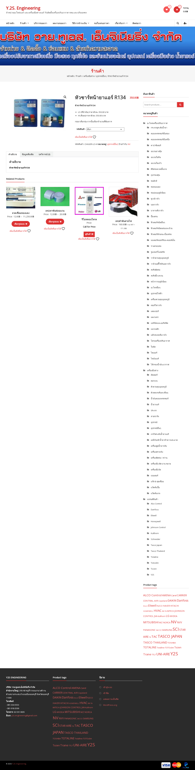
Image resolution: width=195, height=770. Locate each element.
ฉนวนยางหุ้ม (156, 151)
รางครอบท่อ (156, 246)
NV (129, 144)
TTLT (154, 654)
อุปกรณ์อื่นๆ (101, 76)
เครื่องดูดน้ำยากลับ (159, 446)
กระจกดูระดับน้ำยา (159, 127)
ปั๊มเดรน (154, 216)
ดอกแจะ (154, 380)
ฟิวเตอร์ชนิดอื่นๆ (158, 222)
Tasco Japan (156, 545)
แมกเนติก (155, 329)
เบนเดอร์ (154, 475)
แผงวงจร (154, 317)
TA (150, 637)
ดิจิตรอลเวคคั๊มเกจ (159, 169)
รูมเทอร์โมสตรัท (158, 252)
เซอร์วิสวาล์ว (156, 305)
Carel (174, 595)
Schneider (155, 539)
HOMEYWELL (148, 611)
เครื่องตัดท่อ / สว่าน (159, 457)
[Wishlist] (167, 9)
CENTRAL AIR (150, 600)
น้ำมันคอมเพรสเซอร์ (159, 398)
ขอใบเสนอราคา (101, 23)
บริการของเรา (40, 23)
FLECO (159, 605)
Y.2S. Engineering (23, 8)
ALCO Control (152, 595)
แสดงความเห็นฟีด (111, 699)
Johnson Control (158, 527)
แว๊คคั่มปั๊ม (155, 487)
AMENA (166, 595)
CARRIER (182, 595)
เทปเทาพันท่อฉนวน (54, 210)
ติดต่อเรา (137, 23)
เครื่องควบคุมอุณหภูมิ (160, 299)
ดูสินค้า (88, 234)
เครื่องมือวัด (156, 469)
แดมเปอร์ (155, 311)
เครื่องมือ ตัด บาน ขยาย (161, 463)
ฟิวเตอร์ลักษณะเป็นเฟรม (161, 234)
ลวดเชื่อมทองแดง (20, 212)
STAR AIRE (65, 725)
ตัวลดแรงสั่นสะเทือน (159, 392)
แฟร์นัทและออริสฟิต (159, 323)
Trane (147, 654)
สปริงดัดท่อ (155, 269)
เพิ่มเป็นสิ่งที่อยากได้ (83, 137)
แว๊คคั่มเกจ (155, 493)
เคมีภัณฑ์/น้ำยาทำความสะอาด (164, 440)
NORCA (166, 622)
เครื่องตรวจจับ (157, 451)
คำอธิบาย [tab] (13, 154)
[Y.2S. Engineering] (97, 46)
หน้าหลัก (10, 23)
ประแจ (154, 410)
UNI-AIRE (163, 654)
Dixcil (145, 606)
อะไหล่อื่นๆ (155, 287)
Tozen (154, 568)
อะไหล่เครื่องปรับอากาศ (157, 123)
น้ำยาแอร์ (155, 404)
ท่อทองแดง (155, 186)
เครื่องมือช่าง (88, 76)
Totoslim (155, 562)
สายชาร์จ (155, 416)
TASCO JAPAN (170, 636)
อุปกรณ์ (154, 422)
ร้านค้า (23, 23)
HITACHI (174, 605)
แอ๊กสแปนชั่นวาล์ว (159, 335)
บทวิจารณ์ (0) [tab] (44, 154)
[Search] (180, 104)
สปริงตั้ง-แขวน (157, 275)
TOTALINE (149, 647)
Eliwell (153, 515)
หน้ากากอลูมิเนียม (159, 281)
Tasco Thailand (158, 551)
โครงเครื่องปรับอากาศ (160, 340)
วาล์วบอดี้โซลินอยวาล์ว (161, 263)
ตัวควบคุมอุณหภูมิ (159, 386)
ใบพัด (153, 346)
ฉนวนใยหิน (156, 157)
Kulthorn (155, 533)
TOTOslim (169, 647)
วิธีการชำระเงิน (79, 23)
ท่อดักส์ (154, 181)
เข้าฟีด (106, 693)
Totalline (161, 647)
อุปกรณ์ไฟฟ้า (156, 293)
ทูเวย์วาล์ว (155, 198)
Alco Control (156, 503)
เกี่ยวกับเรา (120, 23)
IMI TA (164, 611)
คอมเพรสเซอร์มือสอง (160, 133)
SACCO (158, 630)
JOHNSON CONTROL (70, 707)
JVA (155, 616)
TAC (154, 637)
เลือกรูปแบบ (19, 223)
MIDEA (173, 616)
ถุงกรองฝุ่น (155, 175)
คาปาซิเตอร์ (156, 145)
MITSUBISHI (151, 622)
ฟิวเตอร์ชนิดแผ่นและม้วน (161, 228)
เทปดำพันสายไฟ (123, 220)
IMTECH (170, 611)
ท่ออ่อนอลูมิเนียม (158, 192)
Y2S (152, 574)
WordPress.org (110, 705)
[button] (65, 97)
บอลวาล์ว (155, 204)
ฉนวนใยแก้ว (156, 163)
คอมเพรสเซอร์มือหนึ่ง (160, 139)
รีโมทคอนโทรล (89, 219)
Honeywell (156, 521)
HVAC (157, 611)
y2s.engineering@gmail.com (24, 715)
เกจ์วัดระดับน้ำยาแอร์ (160, 434)
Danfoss (155, 509)
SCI (176, 629)
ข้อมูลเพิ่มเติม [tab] (28, 154)
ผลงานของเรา (59, 23)
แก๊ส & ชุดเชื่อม (157, 481)
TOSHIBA (172, 642)
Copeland (162, 600)
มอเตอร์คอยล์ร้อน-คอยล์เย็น (163, 240)
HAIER (166, 605)
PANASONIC (149, 629)
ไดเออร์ (154, 352)
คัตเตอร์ (154, 374)
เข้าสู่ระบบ (107, 687)
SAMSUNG (167, 629)
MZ (161, 622)
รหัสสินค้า (80, 129)
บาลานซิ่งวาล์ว (157, 210)
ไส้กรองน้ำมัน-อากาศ (160, 364)
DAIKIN (172, 600)
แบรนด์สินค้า (152, 499)
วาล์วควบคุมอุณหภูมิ (160, 258)
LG (167, 616)
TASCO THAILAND (155, 642)
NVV (179, 622)
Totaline (154, 557)
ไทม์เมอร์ (155, 358)
